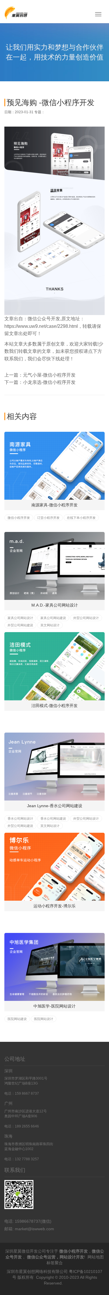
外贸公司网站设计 (86, 618)
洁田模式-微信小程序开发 (54, 705)
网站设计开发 (72, 1257)
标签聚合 (55, 1262)
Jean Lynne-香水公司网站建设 (54, 805)
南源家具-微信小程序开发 (54, 505)
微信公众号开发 (44, 318)
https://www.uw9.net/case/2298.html (41, 326)
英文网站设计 (50, 625)
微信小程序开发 (19, 517)
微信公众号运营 (41, 1257)
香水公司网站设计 (20, 818)
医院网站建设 (17, 1019)
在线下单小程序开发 (81, 517)
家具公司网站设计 (20, 618)
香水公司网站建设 (53, 818)
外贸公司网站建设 (20, 625)
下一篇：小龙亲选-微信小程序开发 (40, 382)
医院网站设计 (43, 1019)
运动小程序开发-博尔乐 (54, 906)
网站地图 (95, 1257)
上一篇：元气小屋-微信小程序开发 (40, 375)
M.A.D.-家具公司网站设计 (54, 605)
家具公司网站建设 (53, 618)
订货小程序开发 (48, 517)
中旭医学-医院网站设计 (54, 1006)
